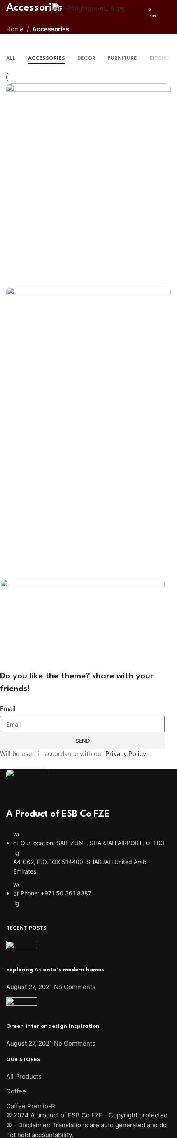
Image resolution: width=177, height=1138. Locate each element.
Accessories (50, 29)
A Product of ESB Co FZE (57, 814)
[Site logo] (88, 8)
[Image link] (26, 788)
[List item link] (88, 869)
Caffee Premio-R (30, 1106)
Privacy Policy (125, 754)
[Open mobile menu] (9, 8)
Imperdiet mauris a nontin (54, 273)
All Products (24, 1076)
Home (14, 29)
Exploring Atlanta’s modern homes (55, 970)
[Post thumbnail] (21, 952)
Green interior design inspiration (53, 1026)
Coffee (16, 1091)
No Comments (74, 987)
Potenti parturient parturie (56, 476)
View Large (163, 90)
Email (8, 709)
